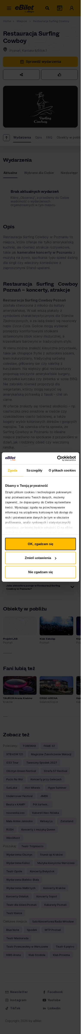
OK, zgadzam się (40, 544)
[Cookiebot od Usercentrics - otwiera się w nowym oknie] (57, 458)
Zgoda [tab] (12, 470)
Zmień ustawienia (38, 558)
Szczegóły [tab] (34, 470)
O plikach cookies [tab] (62, 470)
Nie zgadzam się (40, 572)
